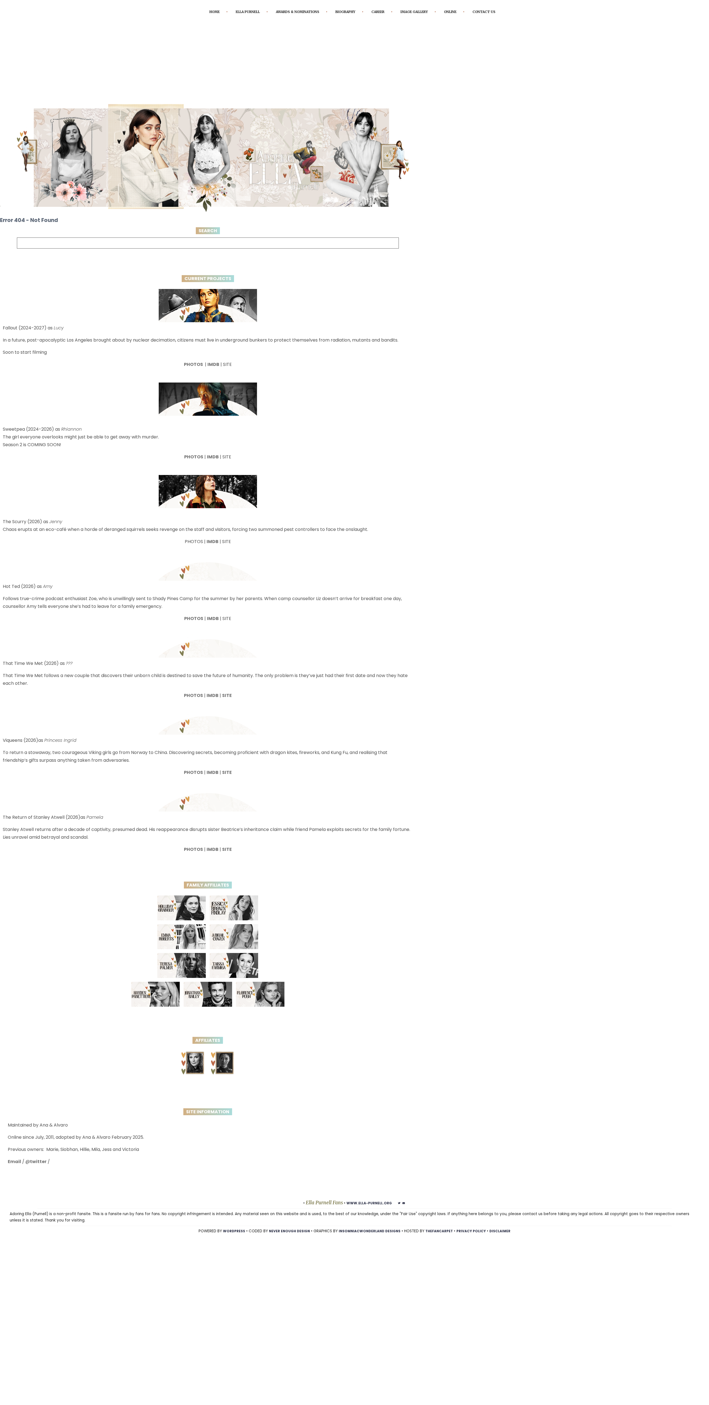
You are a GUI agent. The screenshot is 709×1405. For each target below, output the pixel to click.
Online (484, 11)
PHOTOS (194, 373)
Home (217, 11)
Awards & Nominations (312, 11)
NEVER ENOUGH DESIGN (283, 1239)
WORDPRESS (224, 1239)
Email (14, 1170)
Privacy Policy (478, 1239)
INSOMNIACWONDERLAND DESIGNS (369, 1239)
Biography (366, 11)
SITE (227, 704)
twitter (38, 1170)
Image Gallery (444, 11)
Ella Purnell (255, 11)
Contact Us (352, 20)
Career (403, 11)
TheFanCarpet (443, 1239)
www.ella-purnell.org (369, 1211)
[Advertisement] (354, 71)
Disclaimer (510, 1239)
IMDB (213, 373)
